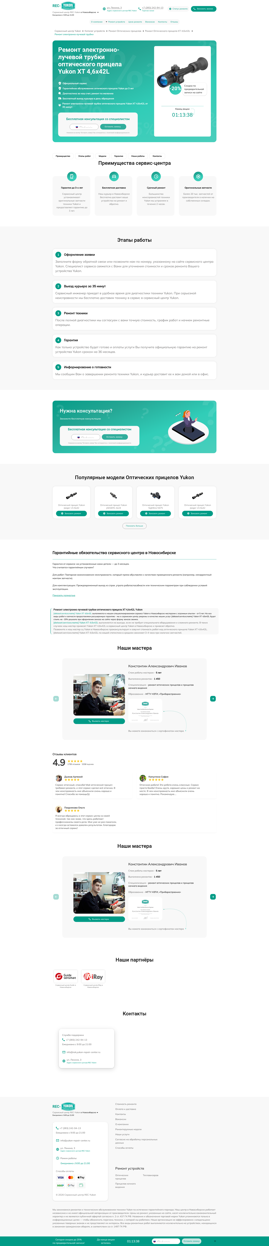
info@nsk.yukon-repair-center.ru (83, 1052)
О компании (96, 22)
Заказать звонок (205, 8)
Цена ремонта (135, 22)
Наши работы (138, 156)
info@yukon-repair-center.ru (75, 1140)
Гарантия (118, 156)
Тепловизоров (150, 1175)
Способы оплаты (124, 1147)
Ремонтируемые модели (128, 1129)
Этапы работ (84, 156)
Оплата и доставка (125, 1109)
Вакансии (150, 22)
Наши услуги (122, 1134)
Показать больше (134, 526)
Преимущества (63, 156)
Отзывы (174, 22)
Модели (102, 156)
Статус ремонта (180, 8)
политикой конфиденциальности (118, 133)
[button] (213, 699)
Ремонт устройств (116, 22)
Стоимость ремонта (125, 1104)
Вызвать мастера (100, 721)
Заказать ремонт (73, 513)
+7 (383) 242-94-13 (152, 7)
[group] (66, 979)
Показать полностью (64, 595)
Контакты (162, 22)
